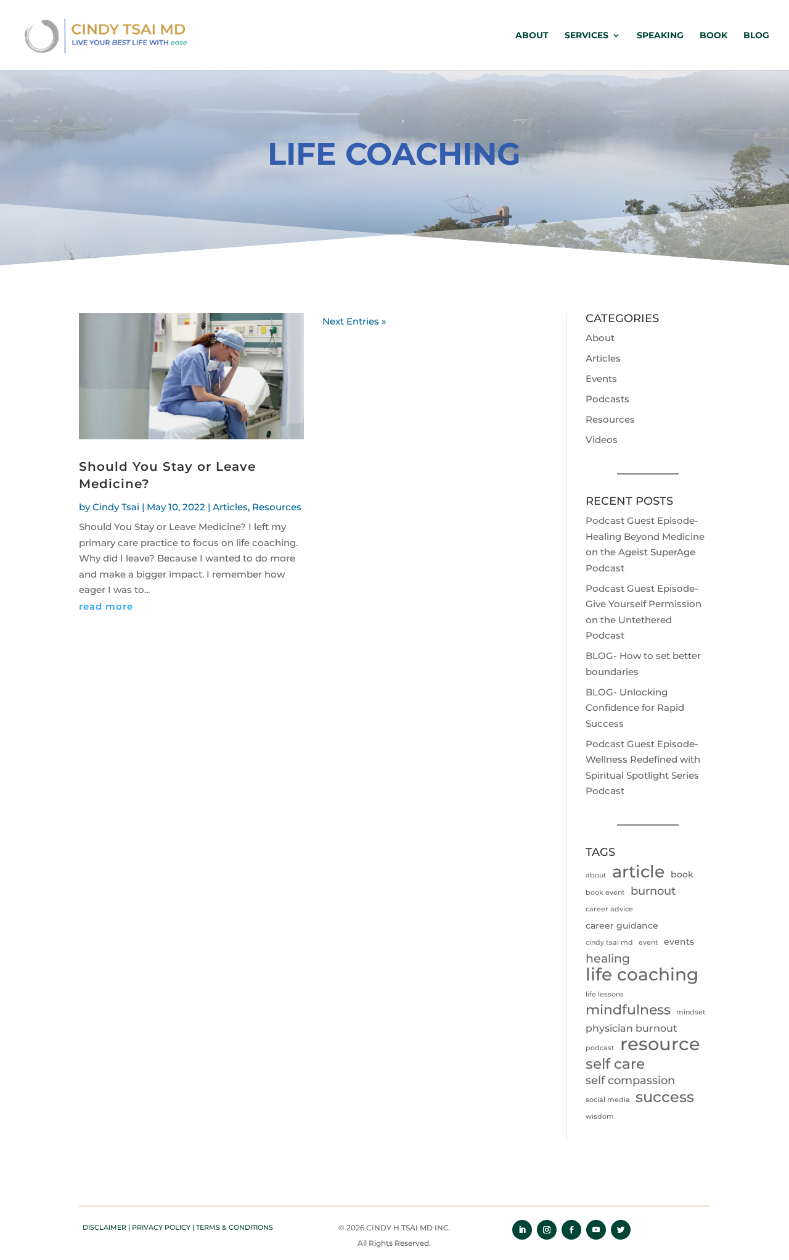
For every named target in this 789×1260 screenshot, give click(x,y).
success (665, 1097)
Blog (756, 36)
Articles (230, 507)
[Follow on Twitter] (621, 1230)
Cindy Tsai (115, 507)
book (682, 874)
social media (608, 1100)
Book (713, 36)
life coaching (642, 975)
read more (106, 606)
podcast (600, 1048)
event (648, 943)
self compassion (630, 1080)
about (596, 875)
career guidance (622, 925)
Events (601, 378)
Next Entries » (354, 321)
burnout (653, 891)
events (679, 941)
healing (608, 958)
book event (605, 893)
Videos (602, 440)
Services (586, 36)
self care (615, 1064)
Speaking (660, 36)
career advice (609, 909)
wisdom (600, 1117)
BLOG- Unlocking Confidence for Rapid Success (635, 707)
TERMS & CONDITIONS (234, 1227)
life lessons (605, 994)
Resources (276, 507)
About (532, 36)
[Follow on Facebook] (571, 1230)
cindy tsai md (609, 943)
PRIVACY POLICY (161, 1227)
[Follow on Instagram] (547, 1230)
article (638, 872)
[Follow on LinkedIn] (522, 1230)
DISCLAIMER (104, 1227)
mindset (691, 1012)
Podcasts (607, 399)
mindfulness (628, 1010)
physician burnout (631, 1028)
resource (660, 1044)
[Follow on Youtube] (596, 1230)
